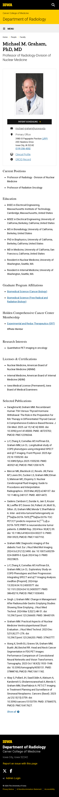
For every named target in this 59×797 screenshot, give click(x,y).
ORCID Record (23, 159)
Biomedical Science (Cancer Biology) (27, 291)
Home (5, 37)
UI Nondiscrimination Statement (29, 789)
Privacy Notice (8, 789)
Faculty (23, 37)
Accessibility (49, 789)
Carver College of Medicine (16, 13)
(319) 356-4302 (23, 148)
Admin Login (13, 778)
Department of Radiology (24, 19)
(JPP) (45, 138)
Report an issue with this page (20, 763)
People (13, 37)
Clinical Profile (23, 154)
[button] (53, 5)
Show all (12, 711)
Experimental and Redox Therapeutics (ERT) (31, 323)
